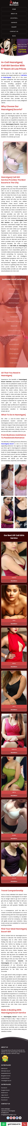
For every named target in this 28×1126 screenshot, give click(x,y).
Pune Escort (4, 1100)
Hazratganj (14, 293)
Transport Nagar (14, 321)
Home (14, 9)
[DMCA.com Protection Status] (5, 1061)
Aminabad (14, 344)
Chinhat (14, 358)
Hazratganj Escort (7, 444)
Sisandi (14, 326)
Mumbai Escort (5, 1097)
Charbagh (14, 353)
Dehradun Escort (5, 1071)
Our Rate (14, 22)
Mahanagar (14, 303)
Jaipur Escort (4, 1095)
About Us (14, 14)
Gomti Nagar (14, 335)
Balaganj (14, 349)
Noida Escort (4, 1092)
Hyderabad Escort (6, 1073)
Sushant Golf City (14, 312)
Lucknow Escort (5, 1078)
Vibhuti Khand (14, 330)
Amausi (14, 340)
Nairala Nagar (14, 307)
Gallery (14, 27)
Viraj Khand (14, 289)
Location (13, 18)
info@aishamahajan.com (8, 1115)
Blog (14, 36)
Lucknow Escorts (14, 284)
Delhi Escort (4, 1068)
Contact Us (14, 31)
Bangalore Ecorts (5, 1076)
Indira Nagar (14, 298)
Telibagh (14, 317)
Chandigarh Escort (6, 1080)
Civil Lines (14, 363)
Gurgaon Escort (5, 1090)
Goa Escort (4, 1088)
